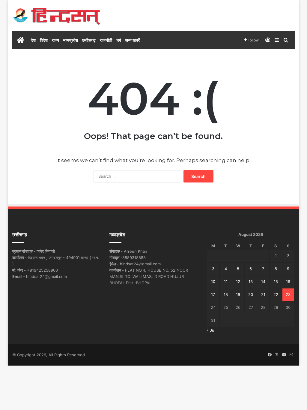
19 (238, 294)
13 (251, 281)
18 (226, 294)
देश (33, 40)
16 (288, 281)
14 (263, 281)
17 (213, 294)
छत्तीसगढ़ (89, 40)
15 (276, 281)
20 (250, 294)
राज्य (55, 40)
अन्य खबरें (132, 40)
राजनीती (106, 40)
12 (238, 281)
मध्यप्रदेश (70, 40)
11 (226, 281)
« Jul (211, 330)
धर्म (118, 40)
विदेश (44, 40)
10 (213, 281)
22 (275, 294)
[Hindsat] (56, 15)
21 (263, 294)
